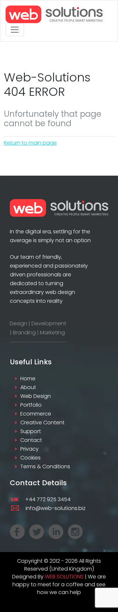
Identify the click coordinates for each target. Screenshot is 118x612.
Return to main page (30, 143)
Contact (31, 440)
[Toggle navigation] (15, 29)
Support (30, 431)
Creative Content (42, 422)
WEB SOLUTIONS (64, 576)
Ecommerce (35, 413)
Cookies (30, 457)
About (28, 387)
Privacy (29, 449)
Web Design (35, 396)
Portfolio (31, 405)
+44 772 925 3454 (40, 499)
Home (27, 378)
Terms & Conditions (45, 466)
